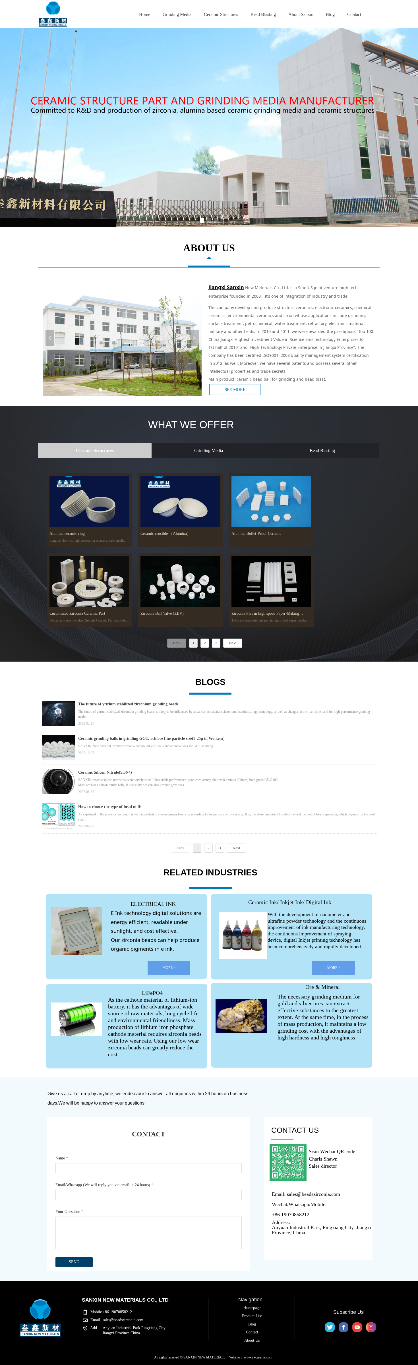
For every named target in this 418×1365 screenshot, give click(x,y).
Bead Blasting (322, 450)
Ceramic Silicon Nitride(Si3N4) (105, 772)
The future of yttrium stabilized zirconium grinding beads (128, 704)
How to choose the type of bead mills (109, 807)
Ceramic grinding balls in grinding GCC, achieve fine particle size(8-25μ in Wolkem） (152, 738)
